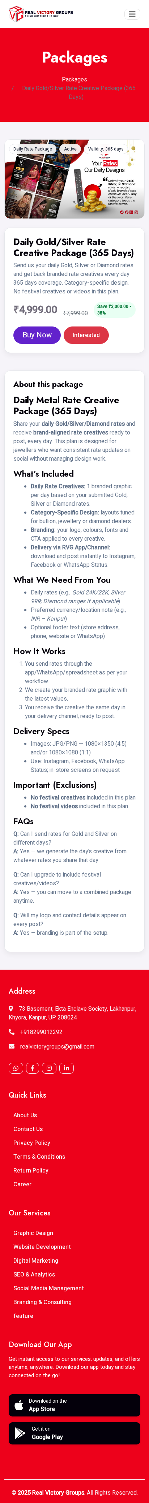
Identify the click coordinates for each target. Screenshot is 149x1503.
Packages (74, 79)
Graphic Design (33, 1233)
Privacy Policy (31, 1143)
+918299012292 (41, 1032)
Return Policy (30, 1170)
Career (22, 1184)
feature (23, 1316)
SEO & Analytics (34, 1274)
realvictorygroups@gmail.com (57, 1046)
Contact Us (28, 1129)
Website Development (42, 1247)
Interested (86, 335)
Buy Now (37, 335)
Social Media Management (48, 1288)
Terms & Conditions (39, 1157)
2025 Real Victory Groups (51, 1492)
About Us (25, 1115)
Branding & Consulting (42, 1302)
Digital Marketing (35, 1260)
